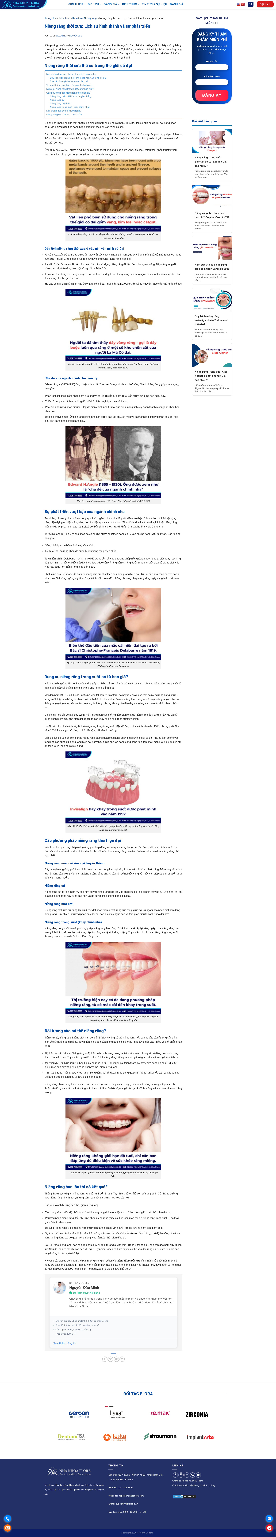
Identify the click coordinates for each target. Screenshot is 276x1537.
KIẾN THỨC (129, 4)
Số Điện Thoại (212, 76)
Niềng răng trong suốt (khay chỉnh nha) (70, 107)
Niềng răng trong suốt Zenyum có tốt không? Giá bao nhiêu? (210, 161)
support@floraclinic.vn (127, 1503)
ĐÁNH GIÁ (176, 4)
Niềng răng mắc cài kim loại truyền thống (70, 96)
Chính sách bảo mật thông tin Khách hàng (193, 1485)
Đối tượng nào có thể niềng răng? (63, 110)
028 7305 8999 (125, 1487)
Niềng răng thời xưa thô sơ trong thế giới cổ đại (71, 74)
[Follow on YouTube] (198, 1475)
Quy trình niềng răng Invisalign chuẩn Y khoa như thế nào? (211, 320)
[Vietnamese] (243, 4)
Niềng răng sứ (57, 100)
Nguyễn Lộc (75, 36)
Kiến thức (64, 18)
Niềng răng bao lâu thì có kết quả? (64, 114)
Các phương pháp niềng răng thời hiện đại (68, 92)
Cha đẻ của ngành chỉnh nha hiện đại (69, 81)
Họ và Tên (211, 61)
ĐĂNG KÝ (211, 95)
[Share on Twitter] (110, 1359)
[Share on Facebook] (104, 1359)
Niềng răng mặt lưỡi (60, 103)
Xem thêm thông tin (64, 1343)
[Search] (250, 4)
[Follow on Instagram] (181, 1475)
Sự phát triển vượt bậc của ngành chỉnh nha (69, 85)
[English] (239, 4)
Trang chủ (50, 18)
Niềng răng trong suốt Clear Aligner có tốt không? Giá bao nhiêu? (212, 375)
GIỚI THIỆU (75, 4)
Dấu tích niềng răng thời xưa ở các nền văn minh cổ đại (78, 78)
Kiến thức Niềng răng (84, 18)
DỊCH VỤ (93, 4)
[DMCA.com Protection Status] (184, 1496)
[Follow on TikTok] (186, 1475)
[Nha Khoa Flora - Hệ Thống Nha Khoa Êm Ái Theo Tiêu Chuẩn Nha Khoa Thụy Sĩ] (32, 4)
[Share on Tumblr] (122, 1359)
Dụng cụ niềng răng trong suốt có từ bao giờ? (69, 89)
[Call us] (192, 1475)
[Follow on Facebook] (175, 1475)
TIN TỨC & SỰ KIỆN (154, 4)
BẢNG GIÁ (110, 4)
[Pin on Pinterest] (116, 1359)
